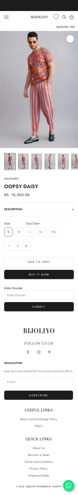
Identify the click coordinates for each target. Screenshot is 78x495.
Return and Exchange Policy (38, 419)
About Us (39, 448)
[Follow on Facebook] (28, 352)
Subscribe (38, 395)
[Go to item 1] (10, 161)
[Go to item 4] (50, 161)
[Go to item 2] (23, 161)
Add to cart (39, 262)
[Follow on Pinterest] (49, 352)
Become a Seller (39, 455)
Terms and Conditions (38, 461)
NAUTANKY (11, 179)
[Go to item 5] (63, 161)
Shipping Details (38, 475)
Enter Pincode (13, 288)
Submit (39, 307)
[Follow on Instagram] (39, 352)
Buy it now (39, 274)
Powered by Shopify (49, 486)
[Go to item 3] (36, 161)
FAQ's (39, 426)
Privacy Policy (39, 468)
